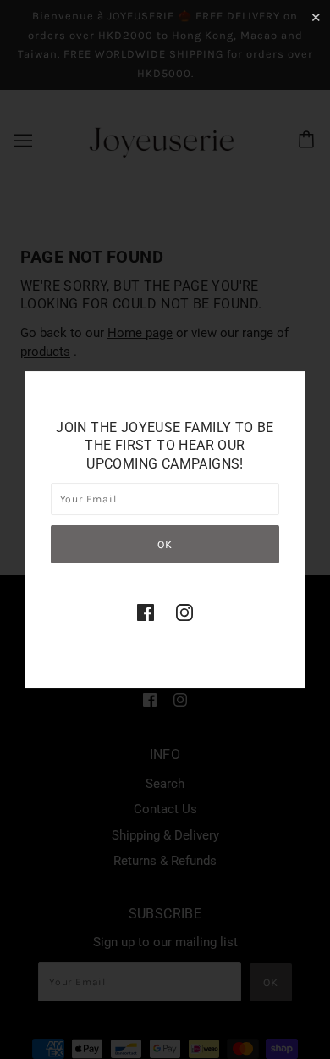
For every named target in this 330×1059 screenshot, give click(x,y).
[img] (145, 612)
